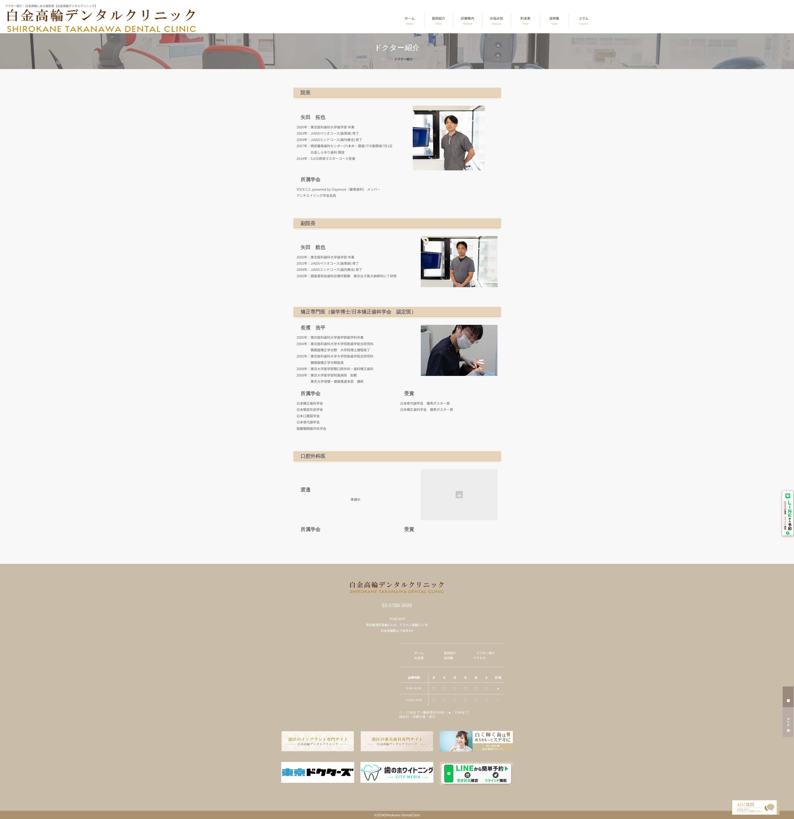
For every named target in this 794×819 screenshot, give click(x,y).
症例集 (554, 20)
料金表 (525, 20)
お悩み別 (496, 20)
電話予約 (788, 697)
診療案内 (467, 20)
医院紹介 (438, 20)
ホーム (410, 20)
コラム (583, 20)
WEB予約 (788, 722)
